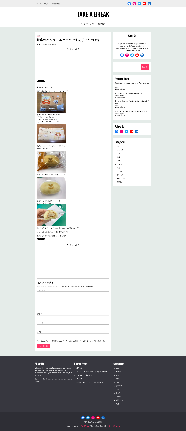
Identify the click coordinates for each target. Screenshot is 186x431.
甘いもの (120, 175)
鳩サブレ (79, 368)
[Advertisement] (73, 65)
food (38, 35)
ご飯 (118, 161)
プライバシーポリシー (42, 4)
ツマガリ (120, 164)
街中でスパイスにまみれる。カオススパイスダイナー (132, 102)
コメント (41, 290)
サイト (39, 332)
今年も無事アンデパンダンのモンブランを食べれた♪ (132, 84)
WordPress (85, 426)
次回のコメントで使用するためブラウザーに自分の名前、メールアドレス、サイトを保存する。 (72, 341)
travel (119, 153)
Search (144, 67)
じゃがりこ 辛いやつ (84, 375)
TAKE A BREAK (93, 14)
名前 (39, 314)
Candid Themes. (114, 426)
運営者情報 (56, 4)
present (120, 150)
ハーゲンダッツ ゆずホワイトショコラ (90, 382)
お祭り (119, 157)
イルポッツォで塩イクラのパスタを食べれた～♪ (131, 111)
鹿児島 (119, 182)
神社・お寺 (121, 178)
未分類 (119, 171)
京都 (118, 168)
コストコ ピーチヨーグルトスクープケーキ (91, 372)
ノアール (79, 379)
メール (40, 323)
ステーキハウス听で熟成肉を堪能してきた (129, 93)
